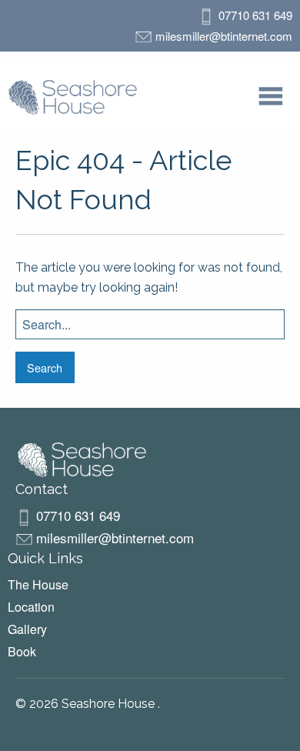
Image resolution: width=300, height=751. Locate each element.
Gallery (27, 629)
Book (22, 651)
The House (38, 584)
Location (31, 607)
